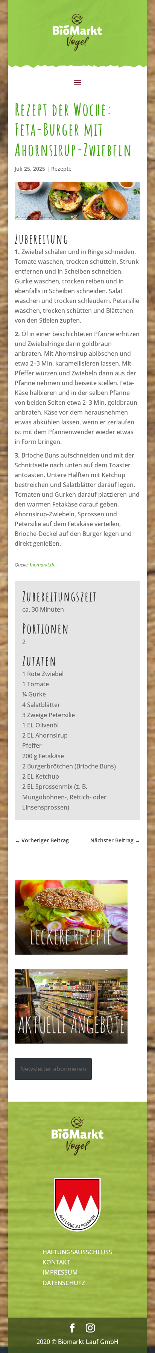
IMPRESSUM (60, 1272)
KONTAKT (56, 1262)
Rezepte (61, 168)
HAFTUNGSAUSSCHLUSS (77, 1252)
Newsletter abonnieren (53, 1069)
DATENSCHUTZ (64, 1283)
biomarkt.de (42, 564)
